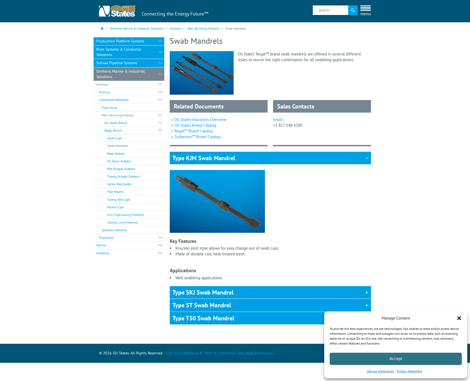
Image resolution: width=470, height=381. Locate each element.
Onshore (175, 28)
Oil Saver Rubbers (119, 161)
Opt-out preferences (380, 371)
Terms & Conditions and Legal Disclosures (238, 353)
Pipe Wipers (115, 192)
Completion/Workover (114, 100)
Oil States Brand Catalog (195, 125)
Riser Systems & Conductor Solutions (118, 52)
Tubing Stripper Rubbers (123, 176)
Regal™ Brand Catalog (193, 131)
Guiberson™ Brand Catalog (197, 136)
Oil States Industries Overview (200, 119)
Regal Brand (112, 130)
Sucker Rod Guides (119, 184)
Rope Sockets (116, 153)
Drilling (104, 92)
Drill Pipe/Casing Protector (125, 215)
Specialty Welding (114, 230)
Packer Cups (115, 207)
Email (278, 119)
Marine (101, 245)
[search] (335, 10)
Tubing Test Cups (118, 199)
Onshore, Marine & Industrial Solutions (136, 28)
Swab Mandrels (117, 146)
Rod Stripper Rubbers (121, 169)
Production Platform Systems (120, 41)
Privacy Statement (409, 371)
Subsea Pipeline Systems (116, 62)
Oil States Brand (115, 123)
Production (106, 238)
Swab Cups (114, 138)
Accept (395, 358)
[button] (459, 318)
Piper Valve (109, 108)
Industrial (102, 253)
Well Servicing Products (203, 28)
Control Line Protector (122, 222)
